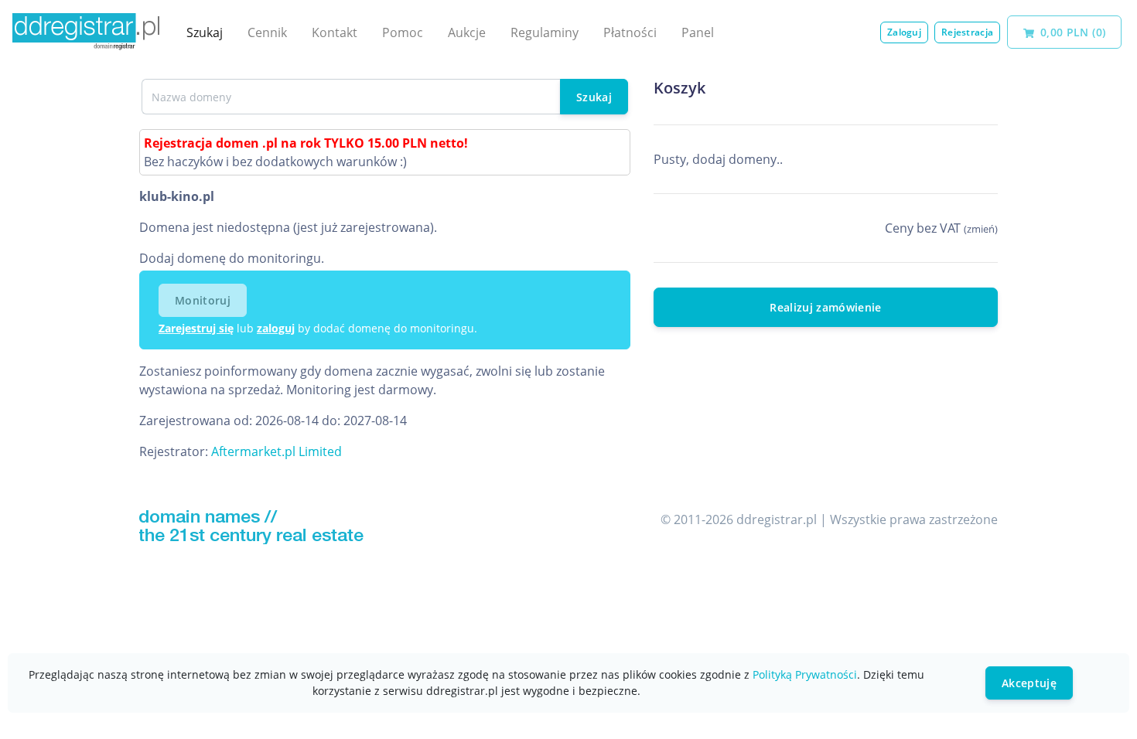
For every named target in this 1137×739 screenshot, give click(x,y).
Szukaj (204, 32)
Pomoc (402, 32)
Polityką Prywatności (805, 674)
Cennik (267, 32)
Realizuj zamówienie (826, 307)
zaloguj (276, 328)
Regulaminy (544, 32)
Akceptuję (1029, 683)
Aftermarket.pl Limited (276, 451)
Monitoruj (202, 300)
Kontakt (334, 32)
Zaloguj (904, 32)
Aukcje (467, 32)
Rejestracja (967, 32)
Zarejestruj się (196, 328)
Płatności (630, 32)
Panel (697, 32)
